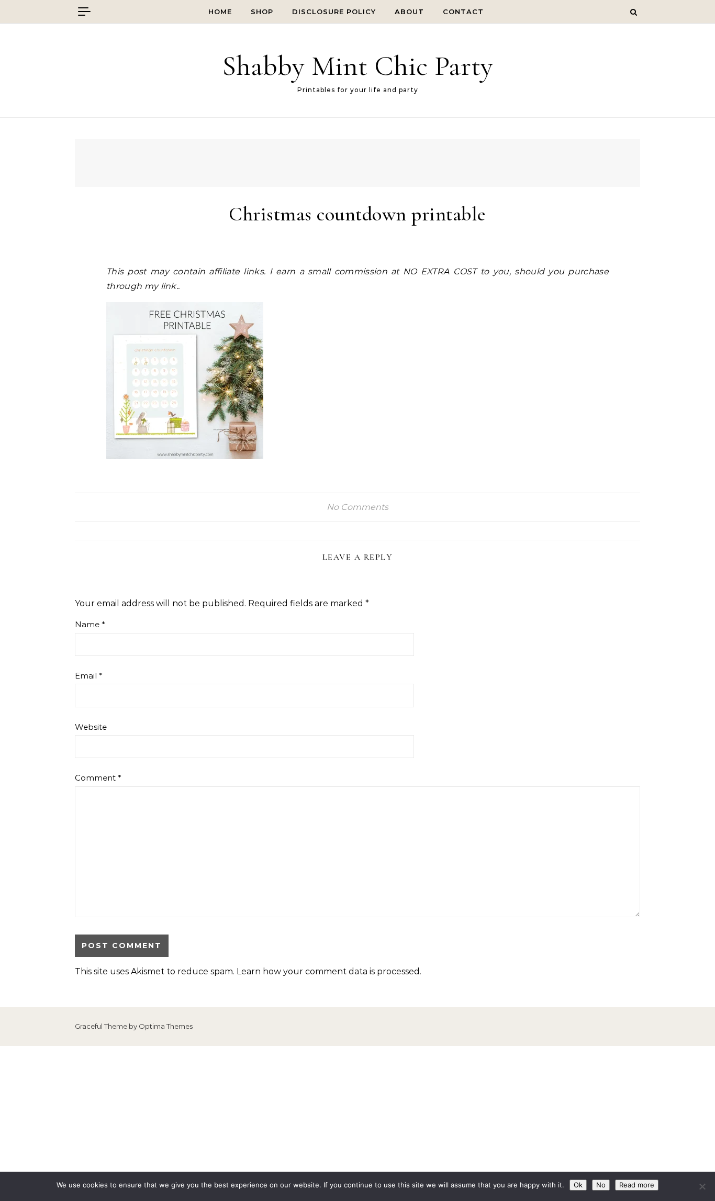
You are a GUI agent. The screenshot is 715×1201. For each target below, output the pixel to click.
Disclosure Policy (334, 11)
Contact (463, 11)
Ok (578, 1185)
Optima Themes (166, 1026)
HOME (220, 11)
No (601, 1185)
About (409, 11)
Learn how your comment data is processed (328, 971)
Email (89, 676)
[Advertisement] (357, 1123)
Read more (636, 1185)
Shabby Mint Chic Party (357, 66)
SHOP (262, 11)
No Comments (357, 507)
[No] (702, 1186)
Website (91, 727)
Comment (98, 778)
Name (90, 624)
